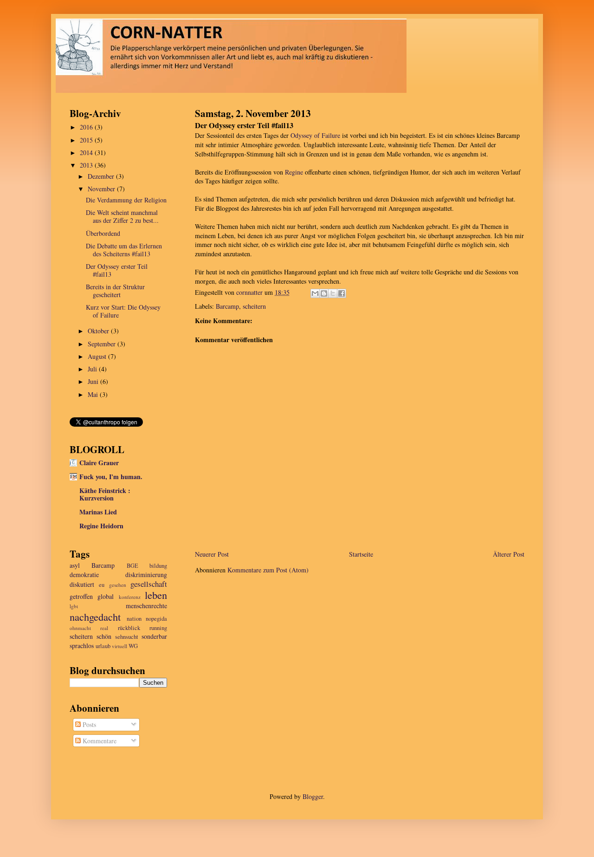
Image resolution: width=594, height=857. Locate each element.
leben (156, 595)
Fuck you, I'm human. (110, 476)
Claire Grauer (99, 462)
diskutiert (82, 584)
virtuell (119, 646)
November (102, 188)
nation (134, 619)
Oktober (99, 330)
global (105, 596)
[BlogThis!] (324, 293)
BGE (132, 566)
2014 (87, 152)
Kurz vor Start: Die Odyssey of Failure (123, 311)
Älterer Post (508, 554)
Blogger (313, 796)
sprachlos (82, 645)
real (104, 627)
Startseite (361, 554)
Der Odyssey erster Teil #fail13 (117, 270)
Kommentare (98, 740)
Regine (295, 172)
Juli (93, 368)
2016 (87, 127)
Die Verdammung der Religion (126, 199)
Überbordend (103, 233)
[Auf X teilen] (332, 293)
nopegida (156, 619)
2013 (87, 165)
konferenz (130, 596)
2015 (87, 140)
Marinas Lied (98, 512)
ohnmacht (80, 627)
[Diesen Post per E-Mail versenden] (315, 293)
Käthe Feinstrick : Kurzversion (104, 494)
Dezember (102, 176)
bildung (158, 566)
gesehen (117, 584)
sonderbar (154, 636)
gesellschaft (148, 583)
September (102, 343)
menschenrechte (146, 605)
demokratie (84, 574)
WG (133, 646)
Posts (88, 724)
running (158, 628)
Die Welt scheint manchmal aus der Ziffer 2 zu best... (122, 216)
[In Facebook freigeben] (341, 293)
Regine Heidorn (101, 526)
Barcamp (227, 306)
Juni (94, 381)
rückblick (129, 628)
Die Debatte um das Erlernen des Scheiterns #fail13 (124, 249)
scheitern (254, 306)
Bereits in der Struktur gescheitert (115, 290)
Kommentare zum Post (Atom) (268, 569)
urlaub (103, 646)
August (98, 356)
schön (104, 636)
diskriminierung (146, 574)
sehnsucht (126, 637)
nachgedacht (95, 616)
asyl (75, 565)
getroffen (81, 596)
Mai (94, 394)
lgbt (74, 606)
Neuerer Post (212, 554)
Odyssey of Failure (315, 135)
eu (101, 585)
